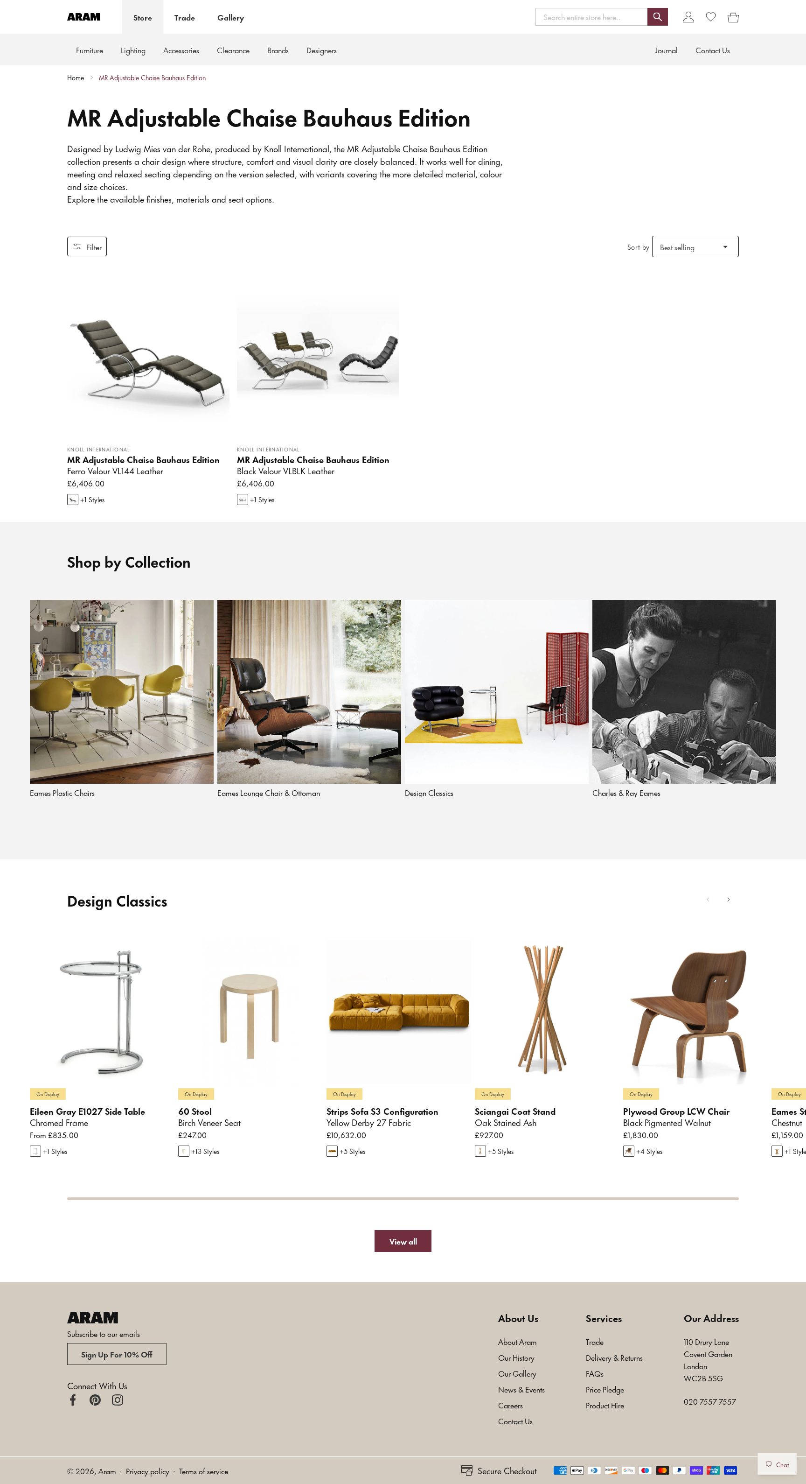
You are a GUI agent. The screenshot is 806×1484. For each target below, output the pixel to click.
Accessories (181, 49)
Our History (516, 1357)
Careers (510, 1405)
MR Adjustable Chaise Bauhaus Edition (152, 77)
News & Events (521, 1389)
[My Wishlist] (711, 17)
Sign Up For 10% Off (117, 1354)
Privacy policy (147, 1470)
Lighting (133, 49)
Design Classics (429, 792)
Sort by (638, 246)
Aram (107, 1470)
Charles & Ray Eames (626, 792)
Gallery (230, 17)
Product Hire (605, 1405)
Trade (184, 17)
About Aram (517, 1341)
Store (142, 17)
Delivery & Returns (614, 1357)
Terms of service (203, 1470)
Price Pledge (605, 1389)
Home (75, 77)
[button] (601, 16)
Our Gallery (517, 1373)
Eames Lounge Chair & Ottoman (268, 792)
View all (403, 1241)
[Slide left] (708, 899)
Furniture (89, 49)
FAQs (595, 1373)
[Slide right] (728, 899)
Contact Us (515, 1420)
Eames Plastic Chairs (62, 792)
